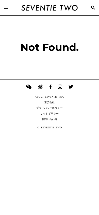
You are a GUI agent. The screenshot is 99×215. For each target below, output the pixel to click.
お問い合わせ (49, 119)
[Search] (93, 7)
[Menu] (6, 7)
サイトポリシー (49, 113)
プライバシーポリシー (49, 107)
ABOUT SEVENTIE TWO (49, 96)
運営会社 (49, 102)
